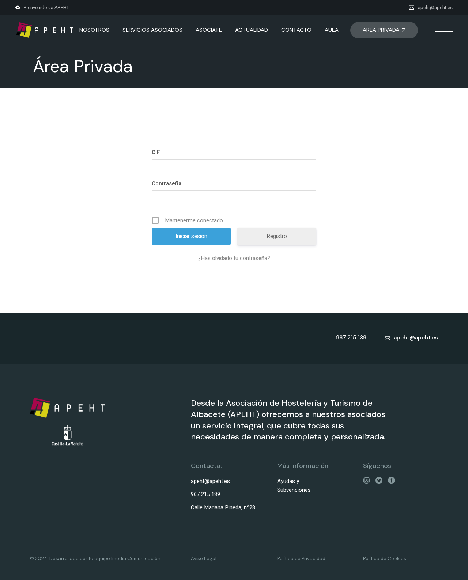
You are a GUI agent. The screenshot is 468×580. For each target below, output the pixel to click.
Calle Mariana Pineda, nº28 (223, 507)
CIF (156, 152)
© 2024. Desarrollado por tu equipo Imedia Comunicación (95, 558)
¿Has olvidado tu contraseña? (234, 258)
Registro (277, 236)
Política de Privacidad (301, 558)
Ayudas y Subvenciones (294, 485)
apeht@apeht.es (435, 7)
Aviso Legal (203, 558)
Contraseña (166, 183)
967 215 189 (205, 494)
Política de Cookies (384, 558)
